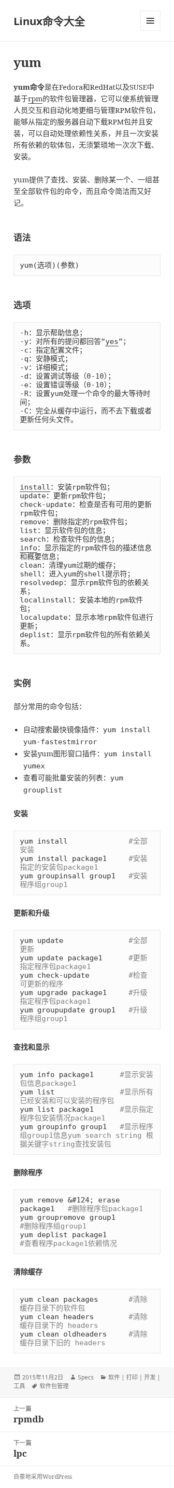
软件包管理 (54, 1386)
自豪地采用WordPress (43, 1477)
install (35, 487)
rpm (35, 98)
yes (111, 341)
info (28, 548)
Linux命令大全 (49, 21)
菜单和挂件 (150, 21)
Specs (86, 1377)
